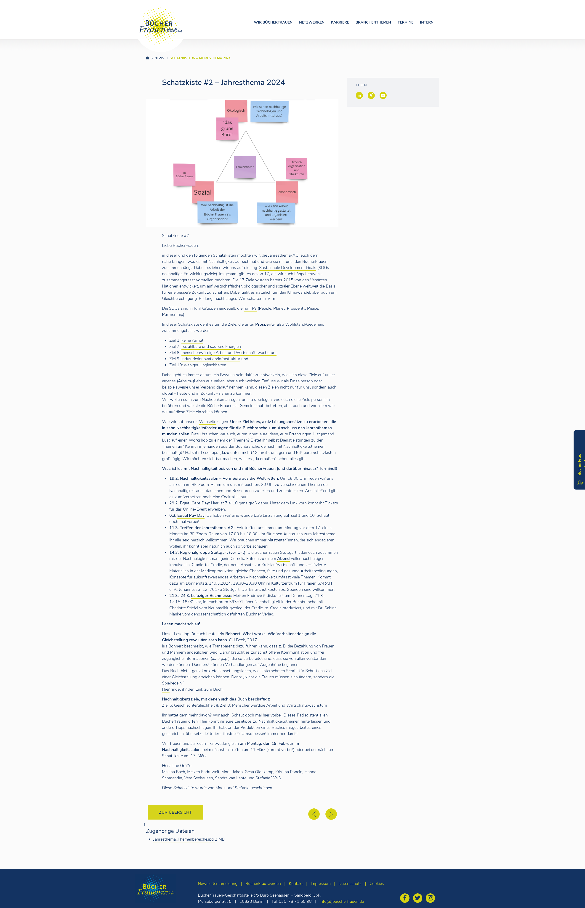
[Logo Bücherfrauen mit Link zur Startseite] (161, 25)
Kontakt (296, 883)
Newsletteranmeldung (217, 883)
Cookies (377, 883)
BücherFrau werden (263, 883)
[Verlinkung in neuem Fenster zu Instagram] (431, 898)
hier (266, 715)
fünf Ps (250, 308)
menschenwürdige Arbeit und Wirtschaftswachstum (229, 352)
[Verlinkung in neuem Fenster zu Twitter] (419, 898)
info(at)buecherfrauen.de (342, 901)
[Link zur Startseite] (150, 58)
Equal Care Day (194, 503)
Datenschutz (350, 883)
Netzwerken (311, 22)
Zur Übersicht (175, 812)
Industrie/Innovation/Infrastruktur (210, 359)
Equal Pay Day (191, 515)
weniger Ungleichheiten (205, 365)
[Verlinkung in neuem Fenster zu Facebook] (406, 898)
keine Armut (192, 340)
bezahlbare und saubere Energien (211, 346)
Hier (166, 689)
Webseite (207, 421)
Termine (405, 22)
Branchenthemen (373, 22)
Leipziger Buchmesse (211, 595)
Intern (426, 22)
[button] (359, 95)
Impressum (321, 883)
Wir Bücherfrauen (273, 22)
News (159, 58)
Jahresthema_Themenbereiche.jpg (184, 839)
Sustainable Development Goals (287, 267)
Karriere (340, 22)
